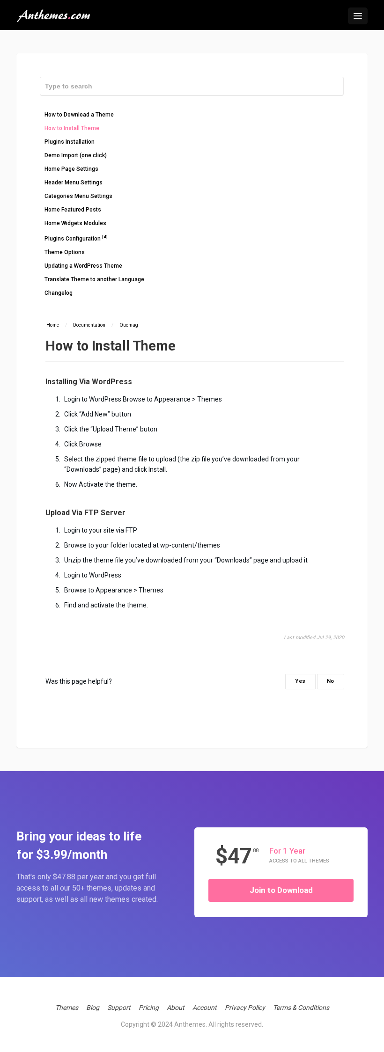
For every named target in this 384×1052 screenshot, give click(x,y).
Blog (92, 1007)
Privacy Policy (245, 1007)
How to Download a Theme (79, 114)
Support (119, 1007)
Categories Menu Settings (78, 196)
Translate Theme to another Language (94, 279)
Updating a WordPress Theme (83, 266)
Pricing (149, 1007)
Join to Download (281, 890)
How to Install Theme (71, 128)
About (176, 1007)
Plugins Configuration (76, 238)
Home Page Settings (71, 169)
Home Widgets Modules (75, 223)
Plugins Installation (69, 142)
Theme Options (64, 252)
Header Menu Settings (73, 182)
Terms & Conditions (301, 1007)
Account (204, 1007)
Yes (300, 681)
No (330, 681)
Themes (66, 1007)
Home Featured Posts (72, 209)
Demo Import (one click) (75, 155)
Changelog (58, 293)
